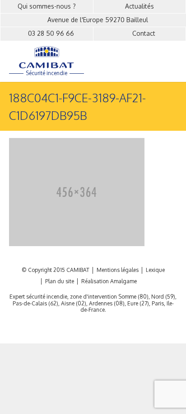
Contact (143, 33)
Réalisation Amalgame (109, 281)
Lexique (155, 270)
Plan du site (59, 281)
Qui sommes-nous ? (47, 6)
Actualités (139, 6)
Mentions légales (118, 270)
